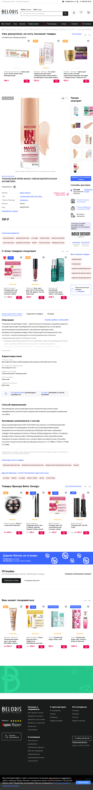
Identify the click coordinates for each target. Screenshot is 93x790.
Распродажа (52, 24)
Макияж (22, 24)
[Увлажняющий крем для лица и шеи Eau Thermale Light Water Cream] (76, 111)
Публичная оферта (36, 747)
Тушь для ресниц (8, 238)
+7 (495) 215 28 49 (81, 738)
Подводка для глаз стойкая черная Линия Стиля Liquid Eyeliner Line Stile (34, 527)
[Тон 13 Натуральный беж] (76, 167)
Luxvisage (22, 478)
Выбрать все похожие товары (81, 178)
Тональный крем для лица (31, 196)
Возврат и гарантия (36, 723)
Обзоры (75, 714)
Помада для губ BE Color (79, 525)
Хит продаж (86, 24)
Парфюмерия (33, 24)
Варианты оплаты (35, 716)
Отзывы (75, 710)
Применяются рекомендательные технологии (36, 757)
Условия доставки (8, 1)
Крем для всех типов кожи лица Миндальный (16, 73)
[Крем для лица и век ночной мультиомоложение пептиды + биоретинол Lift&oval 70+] (76, 125)
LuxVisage (34, 238)
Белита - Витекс (32, 478)
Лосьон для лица (8, 242)
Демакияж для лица (22, 238)
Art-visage (6, 478)
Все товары (76, 34)
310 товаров (85, 242)
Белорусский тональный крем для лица (58, 465)
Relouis (41, 478)
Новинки (74, 24)
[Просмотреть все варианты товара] (19, 532)
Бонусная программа (32, 728)
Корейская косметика (23, 242)
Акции (63, 24)
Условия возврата (22, 1)
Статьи (75, 717)
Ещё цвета (42, 274)
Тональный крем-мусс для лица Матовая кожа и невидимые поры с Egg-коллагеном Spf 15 (12, 643)
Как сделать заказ (35, 713)
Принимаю (83, 782)
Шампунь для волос (58, 238)
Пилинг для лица (44, 242)
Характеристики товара (12, 314)
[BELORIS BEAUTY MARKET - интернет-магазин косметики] (10, 12)
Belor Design (25, 193)
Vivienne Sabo (50, 478)
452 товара (76, 242)
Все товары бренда (73, 486)
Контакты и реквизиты (33, 742)
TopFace (13, 478)
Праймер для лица (58, 242)
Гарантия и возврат (34, 314)
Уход (15, 24)
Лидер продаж (56, 721)
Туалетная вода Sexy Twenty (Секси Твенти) (78, 639)
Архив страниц (78, 721)
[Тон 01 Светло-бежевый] (76, 139)
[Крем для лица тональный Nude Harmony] (76, 153)
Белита (34, 242)
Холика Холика (44, 238)
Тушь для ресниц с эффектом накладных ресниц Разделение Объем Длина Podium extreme (34, 643)
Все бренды (3, 29)
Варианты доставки (36, 719)
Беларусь (24, 200)
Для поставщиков (35, 751)
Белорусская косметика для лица (32, 465)
